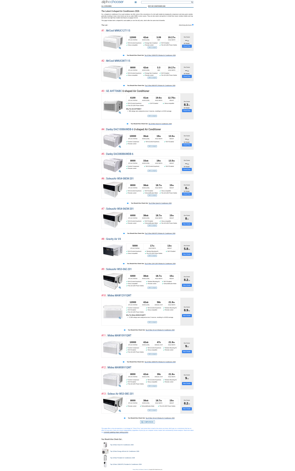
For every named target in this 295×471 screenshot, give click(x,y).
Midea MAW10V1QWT (119, 335)
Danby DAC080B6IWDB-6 (119, 154)
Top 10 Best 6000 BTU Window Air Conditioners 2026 (160, 233)
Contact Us (146, 469)
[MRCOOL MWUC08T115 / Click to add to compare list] (152, 78)
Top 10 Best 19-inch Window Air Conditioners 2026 (160, 418)
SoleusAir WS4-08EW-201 (120, 178)
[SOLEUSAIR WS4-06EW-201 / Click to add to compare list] (152, 226)
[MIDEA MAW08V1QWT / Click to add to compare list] (152, 386)
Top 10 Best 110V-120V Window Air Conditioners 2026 (160, 263)
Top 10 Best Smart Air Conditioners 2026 (160, 123)
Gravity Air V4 (113, 239)
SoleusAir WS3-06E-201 (119, 269)
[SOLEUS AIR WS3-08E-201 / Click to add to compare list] (152, 410)
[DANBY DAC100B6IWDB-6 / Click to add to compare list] (152, 146)
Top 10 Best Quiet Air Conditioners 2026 (160, 203)
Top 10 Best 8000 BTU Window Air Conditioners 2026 (160, 85)
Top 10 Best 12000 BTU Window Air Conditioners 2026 (160, 55)
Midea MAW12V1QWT (119, 295)
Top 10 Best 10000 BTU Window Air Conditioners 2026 (160, 362)
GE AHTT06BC (114, 91)
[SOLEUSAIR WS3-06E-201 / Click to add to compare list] (152, 288)
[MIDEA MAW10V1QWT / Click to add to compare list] (152, 354)
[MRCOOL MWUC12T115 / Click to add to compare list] (152, 47)
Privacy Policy (135, 469)
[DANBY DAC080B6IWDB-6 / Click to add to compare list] (152, 171)
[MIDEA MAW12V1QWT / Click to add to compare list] (152, 322)
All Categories (106, 6)
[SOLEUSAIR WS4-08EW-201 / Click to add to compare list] (152, 195)
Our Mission (141, 469)
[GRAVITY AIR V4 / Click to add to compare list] (152, 256)
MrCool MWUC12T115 (118, 30)
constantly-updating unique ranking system (116, 432)
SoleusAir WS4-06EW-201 (120, 208)
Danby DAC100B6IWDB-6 (120, 129)
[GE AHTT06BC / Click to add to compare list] (152, 116)
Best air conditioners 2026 (156, 6)
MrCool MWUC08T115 (118, 60)
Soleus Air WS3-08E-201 (121, 393)
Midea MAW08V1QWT (119, 367)
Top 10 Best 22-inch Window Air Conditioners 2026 (160, 330)
